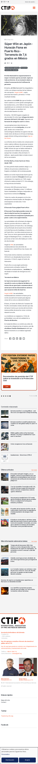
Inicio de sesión (29, 2)
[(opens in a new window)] (11, 338)
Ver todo (34, 470)
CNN (11, 244)
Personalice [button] (5, 754)
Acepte (27, 760)
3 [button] (5, 396)
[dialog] (19, 755)
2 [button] (3, 396)
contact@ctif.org (17, 653)
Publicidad (32, 396)
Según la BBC (8, 293)
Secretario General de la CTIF (26, 680)
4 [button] (7, 396)
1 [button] (1, 396)
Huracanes (24, 68)
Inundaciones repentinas (12, 68)
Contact (3, 702)
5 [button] (10, 396)
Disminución (10, 760)
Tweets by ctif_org (7, 716)
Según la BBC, (18, 92)
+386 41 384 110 (12, 651)
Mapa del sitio (5, 700)
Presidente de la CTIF (6, 680)
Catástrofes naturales (11, 70)
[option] (19, 371)
